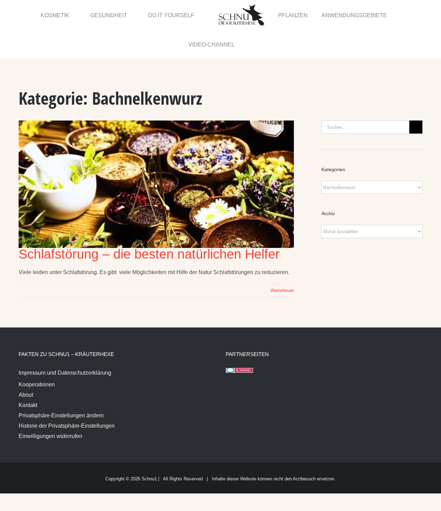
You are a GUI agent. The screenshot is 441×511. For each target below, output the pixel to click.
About (26, 366)
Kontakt (28, 376)
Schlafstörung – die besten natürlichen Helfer (149, 225)
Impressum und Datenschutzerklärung (65, 344)
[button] (407, 14)
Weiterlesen (282, 261)
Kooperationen (37, 355)
